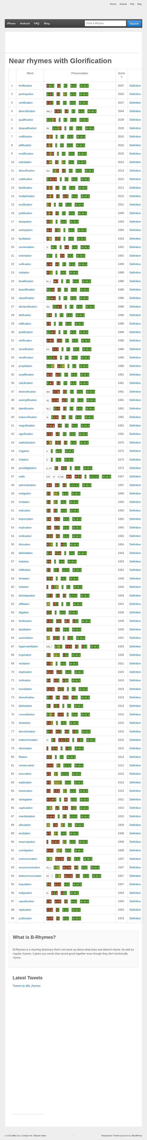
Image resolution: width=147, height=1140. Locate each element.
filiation (23, 756)
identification (26, 408)
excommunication (29, 867)
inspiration (25, 654)
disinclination (26, 697)
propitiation (25, 365)
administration (27, 485)
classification (26, 297)
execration (25, 773)
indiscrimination (28, 739)
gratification (26, 332)
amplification (26, 374)
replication (25, 909)
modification (26, 153)
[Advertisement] (28, 1056)
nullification (25, 136)
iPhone (113, 4)
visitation (24, 272)
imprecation (26, 518)
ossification (25, 204)
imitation (24, 561)
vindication (25, 535)
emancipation (27, 841)
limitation (24, 578)
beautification (27, 289)
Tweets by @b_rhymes (26, 985)
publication (25, 918)
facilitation (25, 238)
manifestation (27, 816)
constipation (26, 850)
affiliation (24, 603)
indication (24, 510)
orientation (25, 255)
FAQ (132, 4)
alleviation (25, 824)
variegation (25, 799)
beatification (26, 281)
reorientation (26, 247)
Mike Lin (16, 1135)
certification (26, 102)
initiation (24, 586)
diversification (27, 111)
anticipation (26, 229)
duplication (25, 671)
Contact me (26, 1135)
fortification (25, 85)
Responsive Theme (110, 1135)
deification (25, 314)
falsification (25, 187)
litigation (24, 612)
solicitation (25, 162)
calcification (26, 382)
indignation (25, 892)
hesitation (24, 722)
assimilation (26, 637)
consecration (26, 765)
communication (28, 858)
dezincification (27, 391)
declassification (28, 306)
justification (25, 213)
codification (25, 179)
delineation (25, 705)
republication (26, 901)
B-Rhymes (33, 9)
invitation (24, 501)
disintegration (27, 595)
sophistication (27, 442)
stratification (26, 357)
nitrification (25, 340)
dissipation (25, 221)
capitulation (26, 807)
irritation (24, 459)
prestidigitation (27, 467)
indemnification (28, 417)
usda (22, 476)
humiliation (25, 688)
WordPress (137, 1135)
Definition (135, 85)
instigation (25, 493)
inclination (25, 680)
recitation (24, 663)
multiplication (26, 196)
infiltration (24, 569)
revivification (26, 349)
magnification (27, 425)
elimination (25, 748)
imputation (25, 884)
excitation (24, 833)
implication (25, 527)
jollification (25, 145)
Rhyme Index (40, 1135)
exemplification (28, 400)
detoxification (27, 170)
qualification (26, 119)
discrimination (27, 731)
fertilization (25, 620)
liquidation (25, 629)
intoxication (25, 790)
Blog (139, 4)
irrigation (24, 450)
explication (25, 782)
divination (24, 544)
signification (26, 433)
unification (25, 264)
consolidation (27, 714)
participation (26, 94)
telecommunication (30, 875)
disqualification (28, 128)
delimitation (26, 552)
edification (25, 323)
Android (123, 4)
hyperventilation (28, 646)
